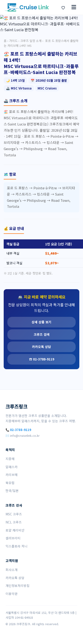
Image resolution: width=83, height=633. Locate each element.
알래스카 (12, 466)
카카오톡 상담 (41, 346)
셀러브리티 (13, 538)
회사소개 (12, 569)
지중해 (10, 458)
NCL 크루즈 (14, 522)
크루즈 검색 (42, 334)
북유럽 (10, 482)
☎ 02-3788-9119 (41, 359)
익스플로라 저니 (16, 546)
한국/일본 (12, 490)
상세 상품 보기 (41, 322)
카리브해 (12, 474)
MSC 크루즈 (14, 514)
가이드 (13, 41)
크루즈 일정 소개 (31, 41)
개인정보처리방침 (18, 585)
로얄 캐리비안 (15, 530)
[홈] (27, 7)
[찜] (63, 7)
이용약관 (12, 593)
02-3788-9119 (20, 430)
